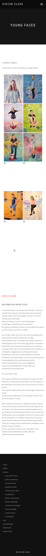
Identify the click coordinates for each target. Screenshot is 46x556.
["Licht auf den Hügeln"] (32, 205)
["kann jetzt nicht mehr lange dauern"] (32, 118)
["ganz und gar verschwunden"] (13, 88)
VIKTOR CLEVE (12, 4)
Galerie (5, 472)
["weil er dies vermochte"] (13, 205)
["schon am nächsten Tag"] (13, 176)
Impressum (7, 528)
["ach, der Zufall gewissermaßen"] (13, 147)
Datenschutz (7, 531)
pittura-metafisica (11, 479)
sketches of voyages (12, 505)
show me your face (12, 491)
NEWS (5, 468)
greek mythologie (11, 502)
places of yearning (12, 498)
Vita (4, 520)
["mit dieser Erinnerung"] (32, 88)
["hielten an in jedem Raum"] (13, 234)
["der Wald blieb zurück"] (23, 263)
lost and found (10, 483)
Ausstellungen (8, 524)
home (5, 465)
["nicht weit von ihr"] (13, 118)
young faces (9, 494)
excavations (9, 516)
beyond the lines (11, 476)
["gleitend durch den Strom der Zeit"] (32, 234)
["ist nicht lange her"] (32, 176)
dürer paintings (10, 509)
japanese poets (11, 487)
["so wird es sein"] (32, 147)
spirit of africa (10, 513)
